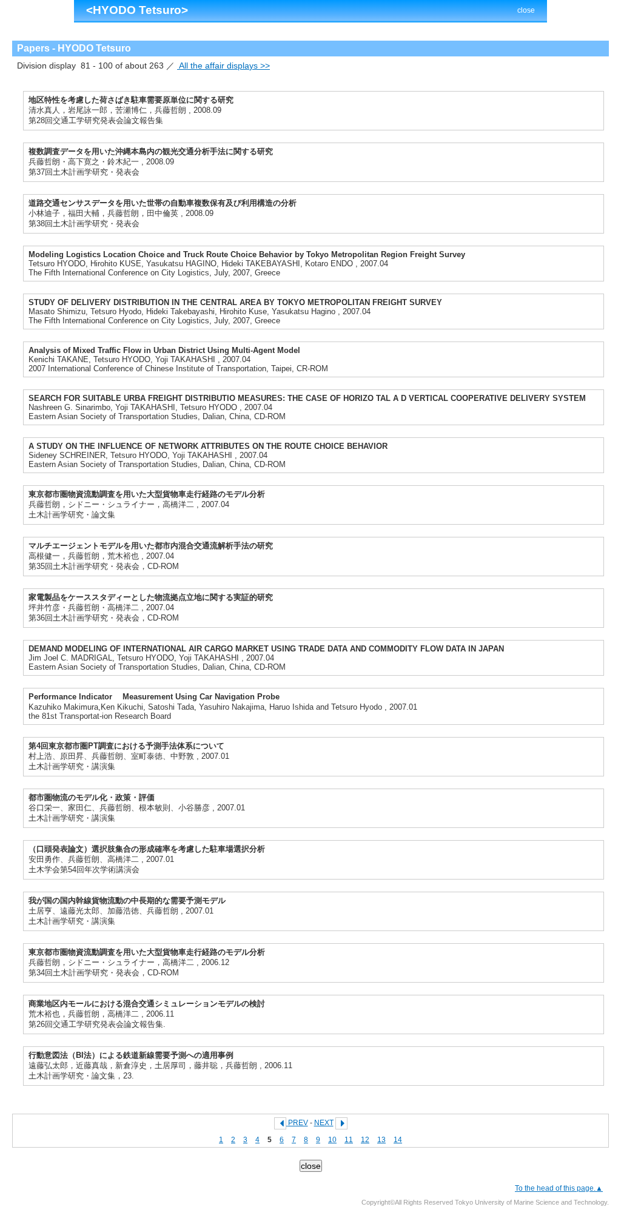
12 (365, 1140)
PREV (298, 1123)
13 (381, 1140)
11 (348, 1140)
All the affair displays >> (223, 65)
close (526, 10)
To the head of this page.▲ (559, 1188)
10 (332, 1140)
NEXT (324, 1123)
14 (398, 1140)
